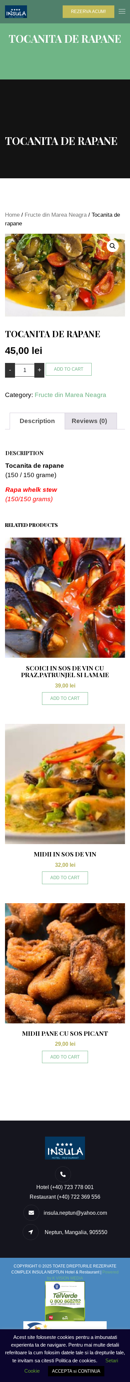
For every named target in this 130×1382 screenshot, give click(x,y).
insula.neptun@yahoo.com (75, 1213)
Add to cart (68, 369)
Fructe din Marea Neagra (56, 214)
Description (37, 420)
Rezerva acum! (88, 11)
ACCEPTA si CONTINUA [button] (76, 1371)
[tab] (37, 421)
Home (12, 214)
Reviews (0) (89, 420)
